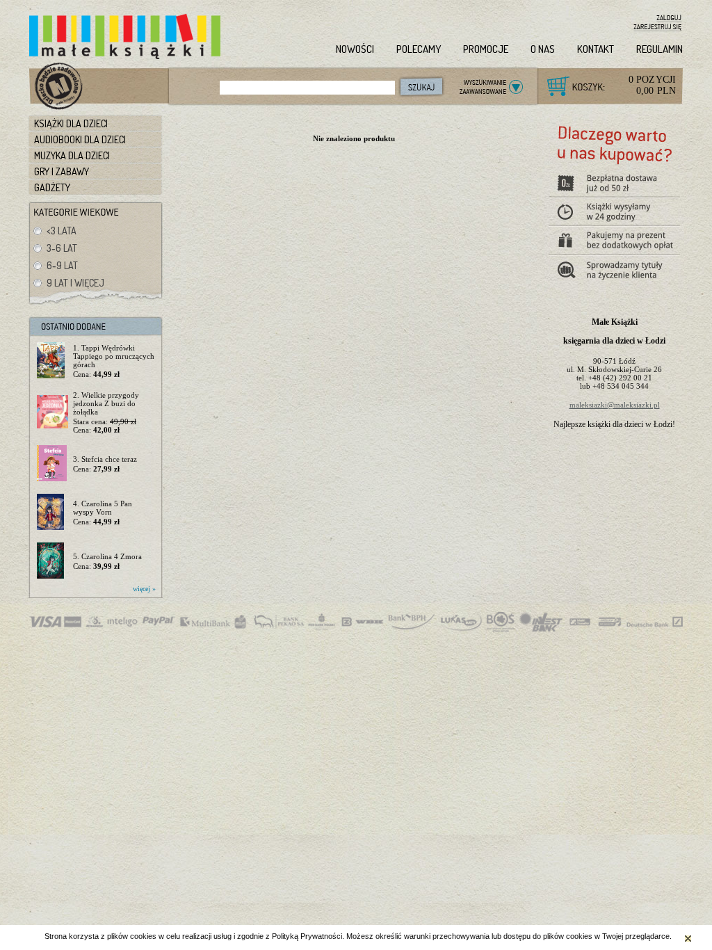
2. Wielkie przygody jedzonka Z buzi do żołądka (106, 403)
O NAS (543, 49)
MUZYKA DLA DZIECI (72, 155)
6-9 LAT (62, 265)
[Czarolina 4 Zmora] (52, 561)
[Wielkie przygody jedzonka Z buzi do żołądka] (52, 412)
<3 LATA (61, 230)
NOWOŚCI (355, 49)
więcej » (144, 589)
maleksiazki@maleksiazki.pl (614, 405)
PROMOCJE (485, 49)
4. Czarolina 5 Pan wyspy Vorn (102, 507)
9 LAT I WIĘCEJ (75, 283)
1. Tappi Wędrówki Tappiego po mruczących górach (113, 356)
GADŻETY (52, 187)
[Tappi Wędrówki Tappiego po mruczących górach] (52, 361)
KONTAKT (595, 49)
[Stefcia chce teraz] (52, 464)
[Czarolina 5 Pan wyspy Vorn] (52, 512)
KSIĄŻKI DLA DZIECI (71, 123)
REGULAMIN (659, 49)
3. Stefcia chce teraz (105, 459)
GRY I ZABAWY (61, 171)
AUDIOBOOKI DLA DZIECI (80, 139)
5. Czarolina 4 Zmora (107, 556)
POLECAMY (418, 49)
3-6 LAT (62, 248)
